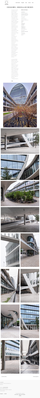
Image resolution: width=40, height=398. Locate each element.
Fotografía (22, 2)
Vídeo (26, 2)
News (33, 2)
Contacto (29, 2)
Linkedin (5, 393)
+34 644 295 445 (5, 387)
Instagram (1, 393)
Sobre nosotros (18, 2)
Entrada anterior (4, 376)
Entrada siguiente (36, 376)
